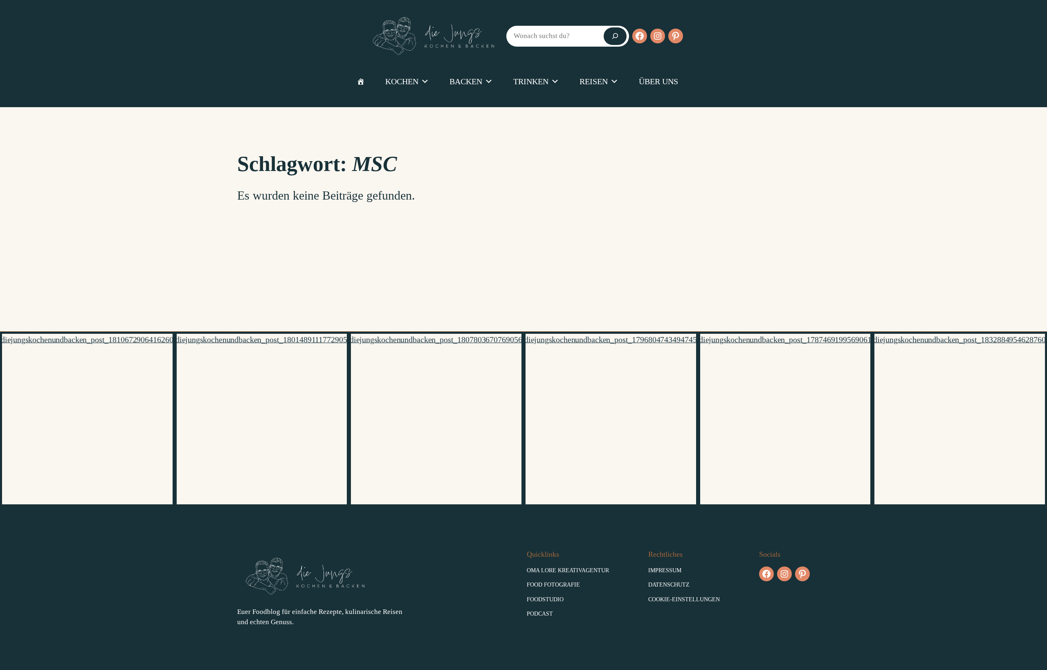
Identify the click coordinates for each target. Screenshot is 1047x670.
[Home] (361, 81)
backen (465, 81)
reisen (594, 81)
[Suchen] (615, 36)
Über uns (658, 81)
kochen (401, 81)
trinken (530, 81)
